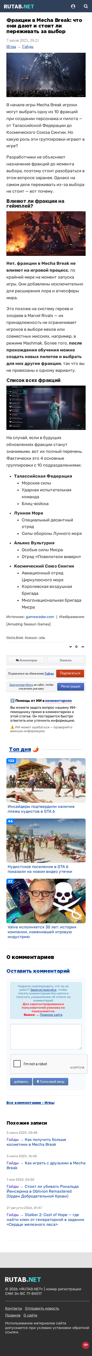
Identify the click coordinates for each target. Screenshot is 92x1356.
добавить (21, 1082)
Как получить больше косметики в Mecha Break (36, 1142)
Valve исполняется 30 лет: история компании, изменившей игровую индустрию (42, 932)
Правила (12, 1315)
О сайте (30, 1315)
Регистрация (70, 686)
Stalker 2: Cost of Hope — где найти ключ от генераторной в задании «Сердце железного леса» (45, 1219)
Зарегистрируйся (43, 990)
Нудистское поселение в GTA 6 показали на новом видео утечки (40, 869)
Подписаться (70, 673)
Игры (11, 46)
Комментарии (28, 660)
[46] (46, 840)
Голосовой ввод (51, 1082)
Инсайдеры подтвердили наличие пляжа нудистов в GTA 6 (41, 809)
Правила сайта (51, 1015)
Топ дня (20, 749)
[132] (46, 780)
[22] (46, 901)
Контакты (13, 1308)
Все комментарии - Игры (30, 1102)
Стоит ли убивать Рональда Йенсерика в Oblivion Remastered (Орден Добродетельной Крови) (43, 1191)
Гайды (27, 46)
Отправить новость (42, 1308)
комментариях (58, 701)
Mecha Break (14, 637)
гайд (42, 637)
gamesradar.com (40, 617)
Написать (66, 660)
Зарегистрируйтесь (21, 685)
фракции (31, 637)
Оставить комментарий (38, 971)
